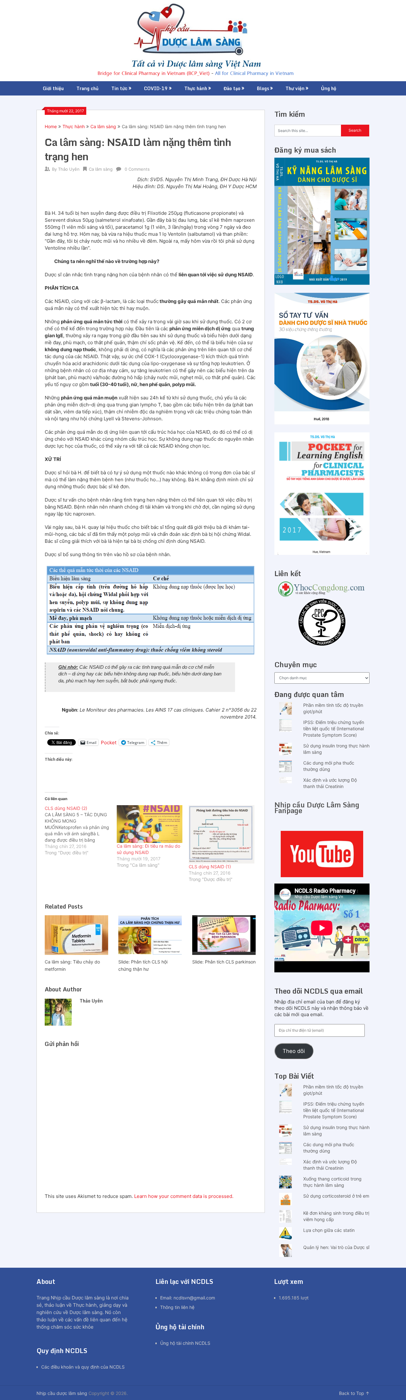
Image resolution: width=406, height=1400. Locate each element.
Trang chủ (87, 88)
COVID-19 (156, 88)
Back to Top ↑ (354, 1393)
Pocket (108, 742)
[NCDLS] (203, 40)
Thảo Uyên (69, 169)
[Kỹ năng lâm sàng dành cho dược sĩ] (322, 283)
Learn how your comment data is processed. (183, 1196)
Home (51, 126)
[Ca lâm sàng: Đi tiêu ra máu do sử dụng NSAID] (149, 824)
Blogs (263, 88)
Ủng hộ (328, 88)
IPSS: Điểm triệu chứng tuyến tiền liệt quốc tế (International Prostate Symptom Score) (333, 729)
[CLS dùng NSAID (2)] (81, 830)
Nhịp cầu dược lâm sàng (61, 1393)
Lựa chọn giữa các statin (329, 1230)
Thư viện (294, 88)
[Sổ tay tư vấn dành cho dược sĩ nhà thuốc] (322, 422)
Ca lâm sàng (103, 126)
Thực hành (195, 88)
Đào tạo (232, 88)
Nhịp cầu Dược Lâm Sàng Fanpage (316, 807)
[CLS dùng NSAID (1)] (221, 834)
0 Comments (137, 169)
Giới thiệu (53, 88)
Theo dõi (294, 1051)
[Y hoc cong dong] (322, 595)
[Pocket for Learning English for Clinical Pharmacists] (322, 553)
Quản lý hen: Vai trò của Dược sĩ (336, 1247)
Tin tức (119, 88)
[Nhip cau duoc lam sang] (322, 854)
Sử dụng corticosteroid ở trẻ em (336, 1196)
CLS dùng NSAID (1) (210, 866)
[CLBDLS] (322, 622)
